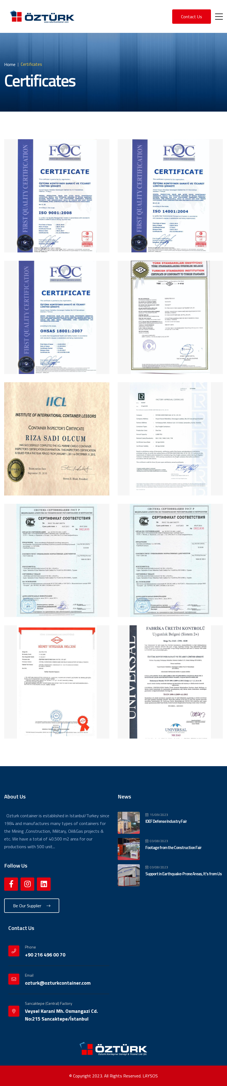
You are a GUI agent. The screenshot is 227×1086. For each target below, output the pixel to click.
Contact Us (191, 16)
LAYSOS (150, 1075)
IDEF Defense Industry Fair (166, 821)
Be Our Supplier (27, 905)
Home (10, 64)
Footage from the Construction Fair (173, 847)
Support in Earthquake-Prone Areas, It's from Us (183, 874)
